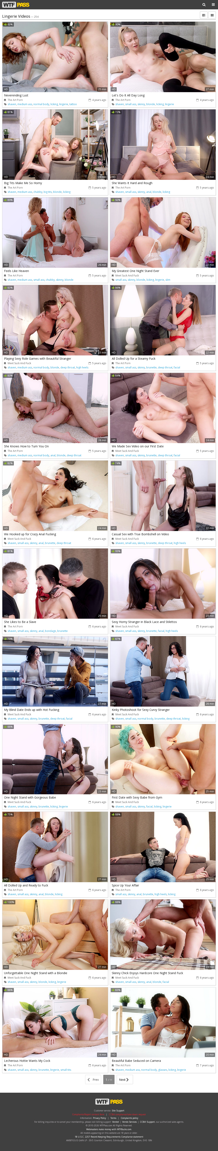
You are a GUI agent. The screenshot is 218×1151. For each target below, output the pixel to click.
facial (177, 367)
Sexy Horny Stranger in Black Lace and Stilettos (144, 622)
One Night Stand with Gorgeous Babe (30, 797)
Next (122, 1080)
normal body (41, 104)
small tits (65, 1070)
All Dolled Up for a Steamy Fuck (133, 358)
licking (54, 104)
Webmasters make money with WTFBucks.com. (109, 1129)
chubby (37, 192)
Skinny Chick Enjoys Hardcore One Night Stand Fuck (147, 973)
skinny (141, 104)
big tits (48, 192)
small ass (130, 104)
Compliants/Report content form (88, 1114)
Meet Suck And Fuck (127, 275)
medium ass (24, 104)
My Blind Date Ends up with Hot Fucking (31, 710)
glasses (162, 1070)
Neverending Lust (16, 95)
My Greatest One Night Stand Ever (135, 271)
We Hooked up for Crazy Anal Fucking (30, 534)
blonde (150, 104)
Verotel (115, 1121)
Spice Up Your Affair (125, 885)
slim (167, 280)
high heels (82, 367)
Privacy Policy (99, 1118)
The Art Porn (15, 100)
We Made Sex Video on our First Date (138, 446)
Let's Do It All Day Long (128, 95)
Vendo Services (129, 1121)
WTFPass (15, 5)
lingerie (63, 104)
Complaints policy (129, 1118)
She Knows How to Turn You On (26, 446)
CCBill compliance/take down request (127, 1114)
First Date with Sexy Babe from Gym (137, 797)
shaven (12, 104)
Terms (113, 1118)
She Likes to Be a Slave (20, 622)
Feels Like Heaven (16, 271)
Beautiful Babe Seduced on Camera (136, 1061)
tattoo (73, 104)
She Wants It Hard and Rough (132, 183)
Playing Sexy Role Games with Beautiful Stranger (37, 358)
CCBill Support (147, 1121)
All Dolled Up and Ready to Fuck (26, 885)
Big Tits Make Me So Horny (23, 183)
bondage (50, 631)
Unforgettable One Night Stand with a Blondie (35, 973)
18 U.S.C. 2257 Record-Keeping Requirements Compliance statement (109, 1136)
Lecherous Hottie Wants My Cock (27, 1061)
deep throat (67, 367)
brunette (151, 367)
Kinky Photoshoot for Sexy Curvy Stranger (141, 710)
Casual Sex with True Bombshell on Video (140, 534)
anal (148, 192)
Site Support (118, 1110)
